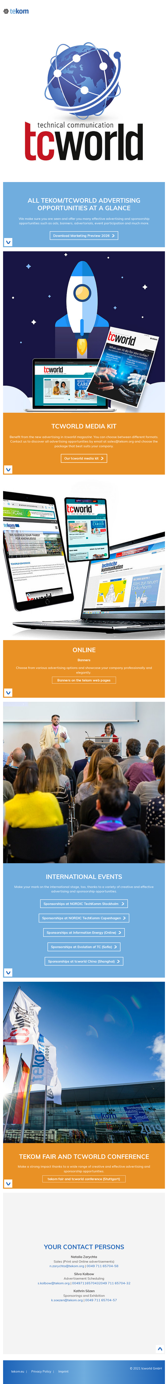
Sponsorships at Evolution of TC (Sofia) (81, 947)
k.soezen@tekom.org (67, 1300)
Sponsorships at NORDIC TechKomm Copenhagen (81, 918)
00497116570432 (86, 1283)
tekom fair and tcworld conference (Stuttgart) (84, 1179)
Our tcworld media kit (81, 458)
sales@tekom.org (120, 441)
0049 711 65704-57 (101, 1300)
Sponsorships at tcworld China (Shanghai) (81, 961)
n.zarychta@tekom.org (67, 1266)
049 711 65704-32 (116, 1283)
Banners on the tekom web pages (84, 680)
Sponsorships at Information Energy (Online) (81, 932)
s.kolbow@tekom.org (54, 1283)
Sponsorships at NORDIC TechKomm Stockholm (81, 904)
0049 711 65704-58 (102, 1266)
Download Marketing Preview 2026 (81, 236)
